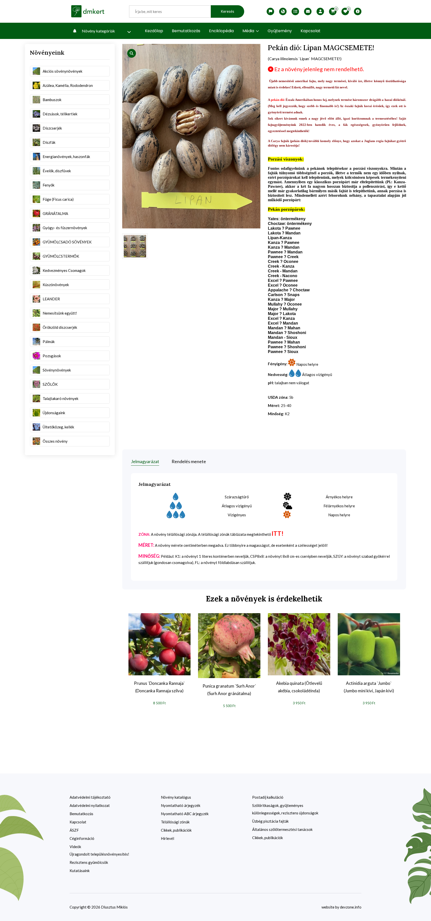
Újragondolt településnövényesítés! (99, 854)
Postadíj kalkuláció (267, 797)
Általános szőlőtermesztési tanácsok (282, 829)
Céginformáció (82, 838)
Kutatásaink (80, 870)
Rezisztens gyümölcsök (89, 862)
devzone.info (350, 907)
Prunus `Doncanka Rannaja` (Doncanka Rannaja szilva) (159, 687)
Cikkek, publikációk (176, 830)
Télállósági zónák (175, 822)
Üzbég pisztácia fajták (270, 821)
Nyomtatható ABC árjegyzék (185, 813)
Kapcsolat (311, 31)
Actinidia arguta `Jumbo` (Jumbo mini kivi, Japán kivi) (369, 687)
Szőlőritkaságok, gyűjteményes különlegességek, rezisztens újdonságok (285, 809)
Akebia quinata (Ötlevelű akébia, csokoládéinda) (299, 687)
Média (248, 31)
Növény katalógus (176, 797)
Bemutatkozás (186, 31)
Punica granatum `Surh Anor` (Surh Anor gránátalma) (229, 689)
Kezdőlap (154, 31)
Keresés (227, 11)
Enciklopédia (221, 31)
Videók (75, 846)
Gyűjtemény (280, 31)
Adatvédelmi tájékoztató (90, 797)
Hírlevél (167, 838)
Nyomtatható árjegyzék (180, 805)
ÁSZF (74, 830)
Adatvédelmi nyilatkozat (90, 805)
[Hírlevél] (308, 11)
